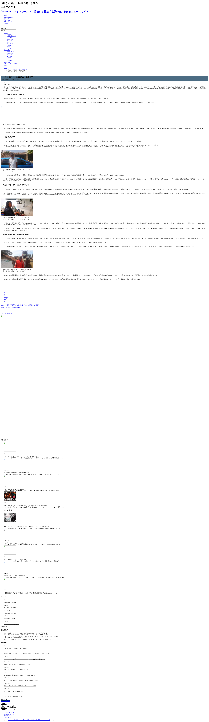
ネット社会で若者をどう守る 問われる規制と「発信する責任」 (21, 634)
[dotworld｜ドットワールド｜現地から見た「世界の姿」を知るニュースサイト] (45, 11)
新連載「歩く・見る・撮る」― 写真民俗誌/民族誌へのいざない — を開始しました (26, 653)
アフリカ (9, 48)
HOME (6, 15)
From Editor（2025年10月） (11, 613)
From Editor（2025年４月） (11, 624)
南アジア (9, 40)
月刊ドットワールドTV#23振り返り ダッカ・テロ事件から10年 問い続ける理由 (25, 505)
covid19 (6, 23)
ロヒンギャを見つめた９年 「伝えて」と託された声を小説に (21, 456)
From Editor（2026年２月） (11, 607)
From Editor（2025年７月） (11, 618)
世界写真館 (7, 20)
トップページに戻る (6, 313)
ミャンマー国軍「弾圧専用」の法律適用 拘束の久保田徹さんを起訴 (20, 305)
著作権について (8, 715)
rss (4, 25)
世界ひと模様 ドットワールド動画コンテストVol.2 (17, 664)
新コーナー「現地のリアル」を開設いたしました (17, 669)
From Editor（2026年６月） (11, 602)
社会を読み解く (8, 17)
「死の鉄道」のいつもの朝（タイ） (14, 637)
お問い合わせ (7, 717)
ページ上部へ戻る (5, 701)
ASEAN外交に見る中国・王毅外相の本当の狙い (17, 472)
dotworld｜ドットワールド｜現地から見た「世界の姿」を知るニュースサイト (29, 720)
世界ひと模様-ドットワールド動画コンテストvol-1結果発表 (20, 686)
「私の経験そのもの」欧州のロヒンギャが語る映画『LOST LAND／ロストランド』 (27, 592)
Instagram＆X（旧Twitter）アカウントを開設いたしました (19, 675)
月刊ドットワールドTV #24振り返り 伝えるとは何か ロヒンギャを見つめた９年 (26, 526)
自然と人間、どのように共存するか (10, 307)
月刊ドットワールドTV (10, 21)
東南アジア (10, 39)
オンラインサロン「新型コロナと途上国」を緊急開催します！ (21, 680)
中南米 (9, 45)
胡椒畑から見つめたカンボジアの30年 (14, 575)
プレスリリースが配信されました (13, 696)
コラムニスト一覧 (9, 714)
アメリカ (9, 37)
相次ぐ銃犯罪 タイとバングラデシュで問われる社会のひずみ (21, 633)
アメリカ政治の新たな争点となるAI (14, 489)
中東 (8, 47)
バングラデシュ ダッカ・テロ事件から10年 (16, 543)
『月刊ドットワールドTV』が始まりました (16, 648)
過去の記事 (4, 626)
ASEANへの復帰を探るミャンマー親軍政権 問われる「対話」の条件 (23, 639)
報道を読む (7, 18)
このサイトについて (9, 712)
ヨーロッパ (10, 43)
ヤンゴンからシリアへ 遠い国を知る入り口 (16, 559)
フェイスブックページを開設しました (14, 691)
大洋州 (9, 42)
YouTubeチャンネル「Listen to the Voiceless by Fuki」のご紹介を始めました (24, 659)
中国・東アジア (11, 36)
